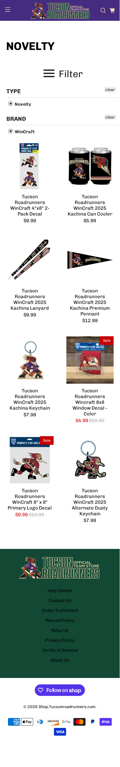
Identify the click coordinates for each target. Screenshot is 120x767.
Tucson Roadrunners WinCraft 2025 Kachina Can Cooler (90, 205)
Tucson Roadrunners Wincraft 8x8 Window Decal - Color (89, 402)
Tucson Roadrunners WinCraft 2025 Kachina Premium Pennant (90, 302)
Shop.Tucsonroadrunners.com (67, 706)
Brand (16, 118)
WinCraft (24, 132)
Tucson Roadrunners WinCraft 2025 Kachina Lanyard (30, 299)
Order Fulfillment (60, 610)
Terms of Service (60, 650)
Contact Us (60, 600)
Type (13, 91)
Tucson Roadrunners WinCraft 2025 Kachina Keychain (30, 399)
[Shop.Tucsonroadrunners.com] (60, 10)
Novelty (22, 104)
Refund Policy (60, 620)
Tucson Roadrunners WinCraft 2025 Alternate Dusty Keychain (90, 502)
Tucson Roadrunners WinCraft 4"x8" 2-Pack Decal (29, 205)
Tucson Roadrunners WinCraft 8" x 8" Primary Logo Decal (30, 499)
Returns (60, 630)
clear (110, 89)
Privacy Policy (60, 640)
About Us (60, 660)
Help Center (60, 590)
